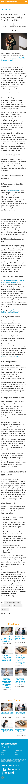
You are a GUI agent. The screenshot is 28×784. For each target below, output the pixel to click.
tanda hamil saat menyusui (12, 602)
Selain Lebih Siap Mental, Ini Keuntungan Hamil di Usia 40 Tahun (6, 639)
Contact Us (16, 752)
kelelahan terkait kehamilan (10, 357)
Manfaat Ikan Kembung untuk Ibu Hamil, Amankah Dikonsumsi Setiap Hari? (20, 659)
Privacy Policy (3, 750)
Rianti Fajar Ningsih (20, 665)
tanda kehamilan (13, 190)
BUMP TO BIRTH (6, 10)
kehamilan (5, 609)
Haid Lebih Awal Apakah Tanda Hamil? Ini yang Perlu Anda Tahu (6, 658)
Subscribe (3, 754)
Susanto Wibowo (21, 642)
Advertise (16, 754)
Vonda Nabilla (7, 643)
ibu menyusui (17, 606)
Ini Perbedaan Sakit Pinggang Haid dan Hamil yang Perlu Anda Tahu (20, 681)
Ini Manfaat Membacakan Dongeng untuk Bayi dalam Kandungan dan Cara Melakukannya (6, 682)
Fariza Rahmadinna (9, 26)
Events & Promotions (18, 750)
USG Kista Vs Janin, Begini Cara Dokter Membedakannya (20, 638)
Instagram (13, 58)
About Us (2, 752)
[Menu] (26, 2)
